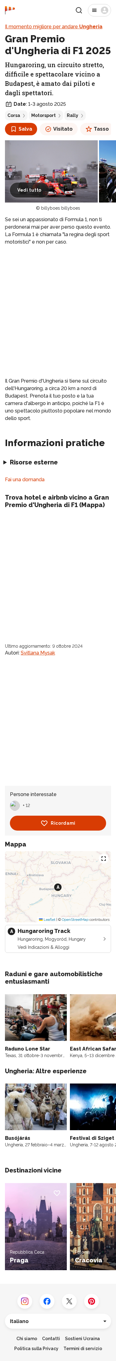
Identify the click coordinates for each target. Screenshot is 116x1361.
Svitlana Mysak (38, 653)
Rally (72, 115)
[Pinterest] (91, 1301)
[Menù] (99, 10)
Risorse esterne (34, 462)
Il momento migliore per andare (53, 27)
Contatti (51, 1338)
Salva (25, 129)
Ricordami (63, 823)
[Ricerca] (78, 10)
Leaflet (49, 919)
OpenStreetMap (75, 919)
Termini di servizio (82, 1348)
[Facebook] (47, 1301)
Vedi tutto (29, 190)
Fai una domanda (25, 479)
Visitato (63, 129)
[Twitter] (69, 1301)
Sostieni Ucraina (82, 1338)
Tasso (101, 129)
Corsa (13, 115)
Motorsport (43, 115)
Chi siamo (26, 1338)
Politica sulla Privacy (36, 1348)
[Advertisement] (58, 311)
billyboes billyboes (60, 208)
